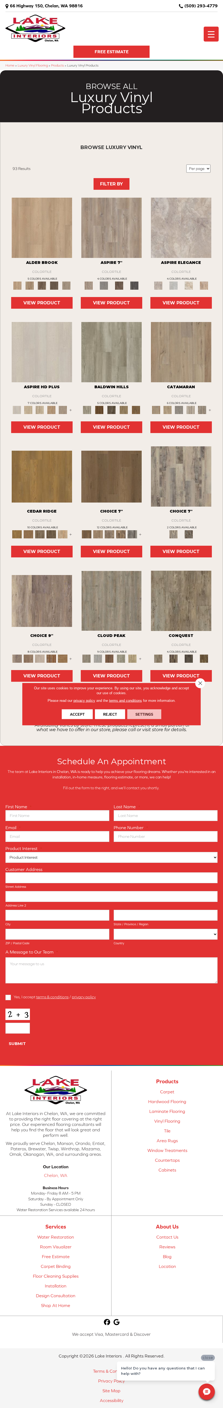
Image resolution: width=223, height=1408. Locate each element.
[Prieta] (124, 410)
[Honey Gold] (42, 227)
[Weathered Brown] (41, 285)
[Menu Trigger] (211, 34)
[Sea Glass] (202, 410)
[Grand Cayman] (109, 658)
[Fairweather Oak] (28, 658)
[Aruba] (98, 658)
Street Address (15, 886)
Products (57, 65)
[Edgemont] (51, 410)
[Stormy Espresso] (54, 285)
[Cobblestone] (111, 352)
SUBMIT (17, 1043)
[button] (111, 52)
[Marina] (167, 410)
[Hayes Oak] (40, 658)
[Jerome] (98, 534)
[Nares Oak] (109, 534)
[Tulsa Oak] (189, 534)
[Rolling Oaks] (189, 658)
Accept (77, 714)
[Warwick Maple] (40, 534)
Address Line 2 (15, 905)
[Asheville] (181, 600)
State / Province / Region (131, 924)
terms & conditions (52, 997)
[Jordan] (189, 285)
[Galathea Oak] (132, 534)
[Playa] (111, 600)
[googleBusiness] (117, 1322)
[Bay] (111, 476)
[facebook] (107, 1322)
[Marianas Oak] (121, 534)
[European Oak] (204, 658)
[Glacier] (99, 410)
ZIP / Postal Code (17, 943)
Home (9, 65)
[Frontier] (111, 410)
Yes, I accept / (55, 997)
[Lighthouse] (191, 410)
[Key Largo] (132, 658)
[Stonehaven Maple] (51, 534)
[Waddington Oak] (63, 658)
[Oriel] (42, 352)
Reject (110, 714)
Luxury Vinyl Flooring (33, 65)
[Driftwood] (181, 352)
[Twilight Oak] (42, 600)
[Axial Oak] (181, 476)
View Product (41, 302)
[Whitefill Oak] (134, 285)
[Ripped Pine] (119, 285)
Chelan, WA (55, 1175)
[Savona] (40, 410)
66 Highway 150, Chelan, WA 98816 (46, 5)
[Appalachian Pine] (51, 658)
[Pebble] (181, 227)
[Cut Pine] (111, 227)
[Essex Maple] (42, 476)
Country (119, 943)
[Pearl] (173, 285)
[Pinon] (136, 410)
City (8, 924)
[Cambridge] (28, 410)
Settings (144, 714)
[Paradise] (121, 658)
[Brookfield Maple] (63, 534)
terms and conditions (125, 701)
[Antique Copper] (29, 285)
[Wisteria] (63, 410)
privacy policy (84, 997)
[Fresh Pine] (104, 285)
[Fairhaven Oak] (28, 534)
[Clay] (204, 285)
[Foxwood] (173, 658)
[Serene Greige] (66, 285)
